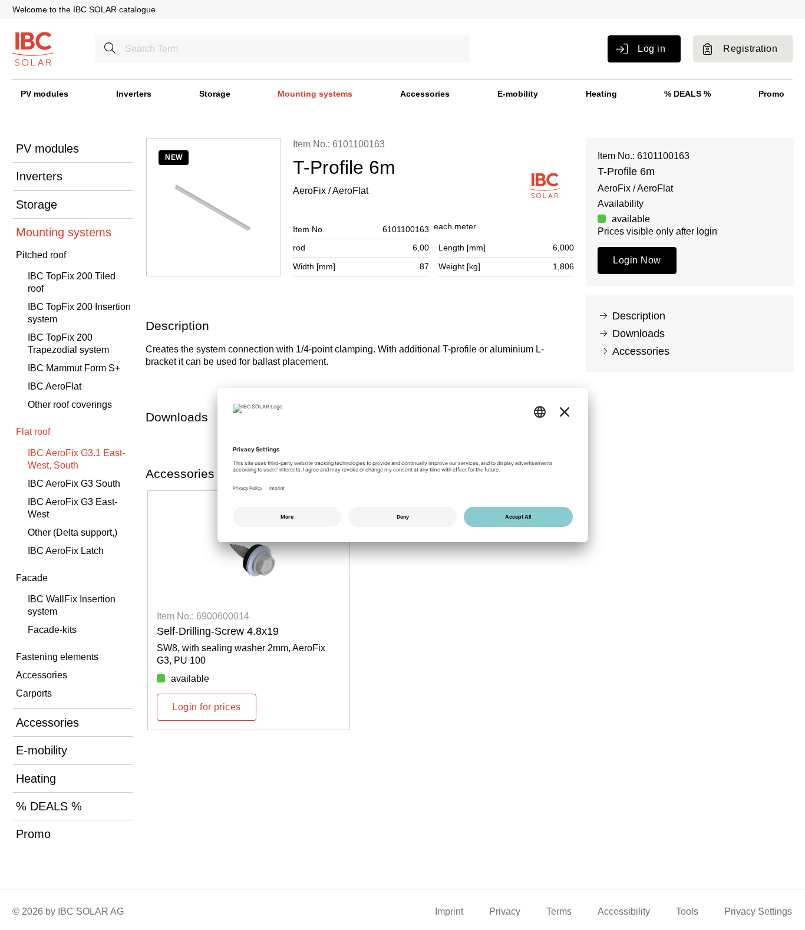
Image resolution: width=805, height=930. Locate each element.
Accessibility (624, 911)
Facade (32, 578)
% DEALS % (687, 93)
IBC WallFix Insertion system (72, 605)
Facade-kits (52, 630)
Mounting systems (315, 93)
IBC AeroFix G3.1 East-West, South (76, 459)
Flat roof (33, 432)
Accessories (425, 93)
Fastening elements (57, 657)
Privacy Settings (758, 911)
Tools (687, 911)
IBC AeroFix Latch (66, 551)
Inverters (133, 93)
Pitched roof (41, 255)
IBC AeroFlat (54, 386)
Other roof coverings (70, 405)
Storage (214, 93)
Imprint (449, 911)
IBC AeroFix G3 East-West (72, 508)
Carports (34, 693)
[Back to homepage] (33, 48)
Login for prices (206, 707)
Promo (771, 93)
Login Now (637, 260)
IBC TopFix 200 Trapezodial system (68, 343)
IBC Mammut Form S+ (74, 368)
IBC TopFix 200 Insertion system (79, 313)
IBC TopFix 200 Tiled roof (72, 282)
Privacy (504, 911)
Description (638, 316)
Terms (559, 911)
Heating (601, 93)
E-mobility (517, 93)
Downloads (638, 333)
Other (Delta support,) (72, 532)
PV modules (44, 93)
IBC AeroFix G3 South (74, 484)
